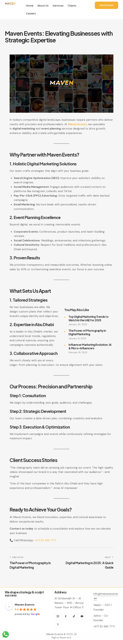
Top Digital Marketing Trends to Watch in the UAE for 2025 (89, 318)
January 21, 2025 (77, 338)
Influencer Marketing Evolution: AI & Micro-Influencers (90, 346)
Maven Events (77, 124)
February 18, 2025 (78, 352)
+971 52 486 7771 (45, 540)
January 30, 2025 (78, 324)
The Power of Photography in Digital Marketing (87, 332)
